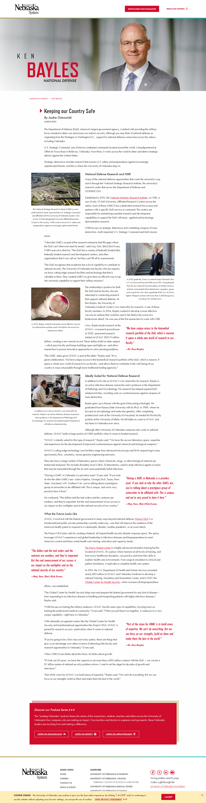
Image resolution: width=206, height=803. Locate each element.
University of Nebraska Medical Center (111, 786)
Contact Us (66, 783)
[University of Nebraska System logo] (35, 775)
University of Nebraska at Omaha (108, 790)
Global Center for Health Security (102, 582)
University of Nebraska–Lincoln (108, 778)
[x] (159, 772)
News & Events (68, 787)
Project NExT (142, 519)
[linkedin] (165, 772)
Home (63, 774)
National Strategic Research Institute (128, 197)
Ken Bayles (57, 98)
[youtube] (172, 772)
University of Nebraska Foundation (168, 786)
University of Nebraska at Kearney (109, 774)
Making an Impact (38, 98)
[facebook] (153, 772)
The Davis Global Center (98, 547)
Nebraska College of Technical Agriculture (116, 782)
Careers (64, 778)
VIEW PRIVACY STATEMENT (108, 799)
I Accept (168, 797)
